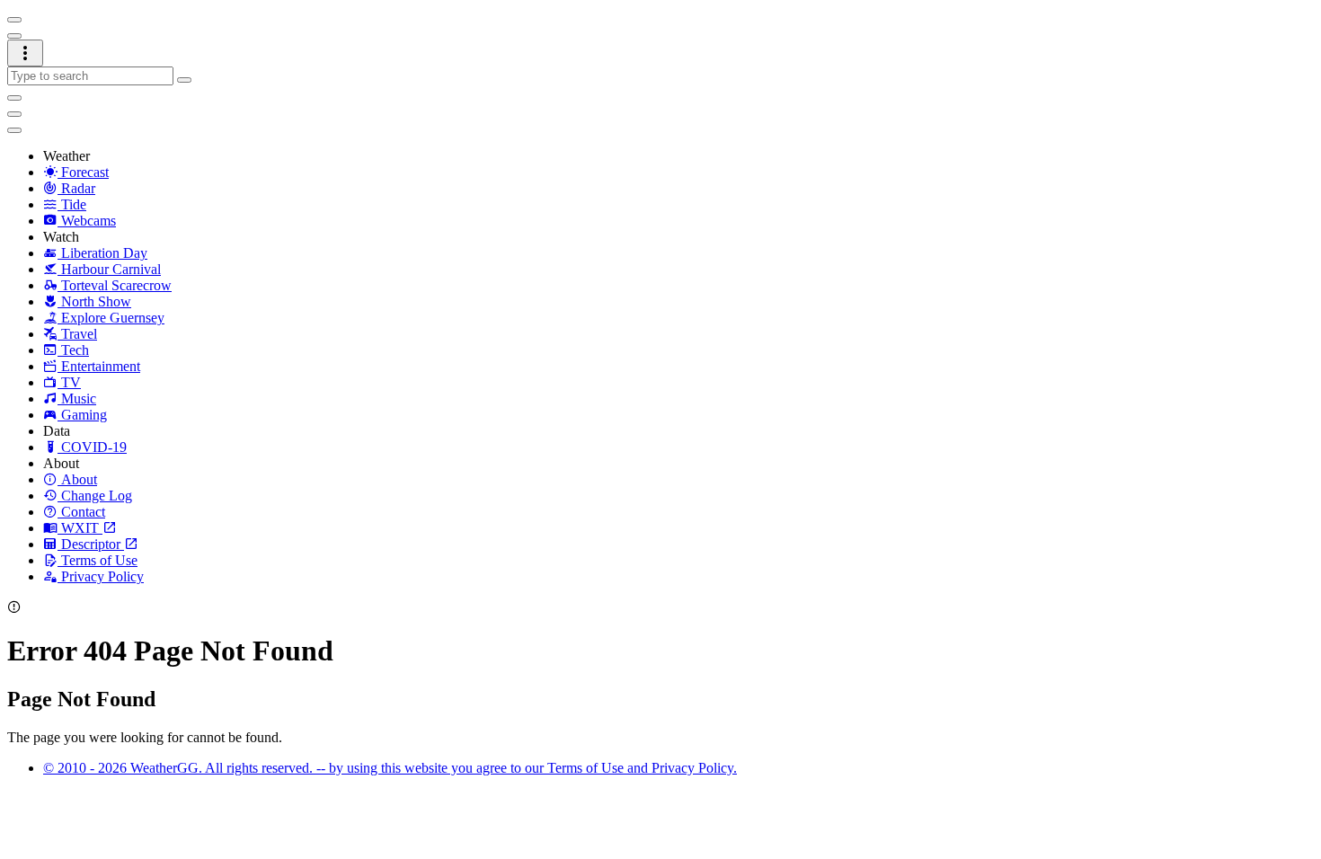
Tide (72, 204)
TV (69, 382)
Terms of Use (99, 560)
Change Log (96, 495)
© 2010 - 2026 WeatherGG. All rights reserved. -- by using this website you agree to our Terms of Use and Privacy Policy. (390, 767)
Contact (83, 511)
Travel (77, 333)
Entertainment (99, 366)
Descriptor (92, 544)
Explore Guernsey (111, 317)
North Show (94, 301)
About (79, 479)
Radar (76, 188)
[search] (90, 75)
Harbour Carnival (109, 269)
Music (77, 398)
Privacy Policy (102, 576)
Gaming (82, 414)
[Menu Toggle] (14, 19)
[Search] (184, 80)
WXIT (81, 528)
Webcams (87, 220)
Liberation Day (102, 253)
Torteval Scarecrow (115, 285)
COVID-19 (92, 447)
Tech (73, 350)
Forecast (85, 172)
